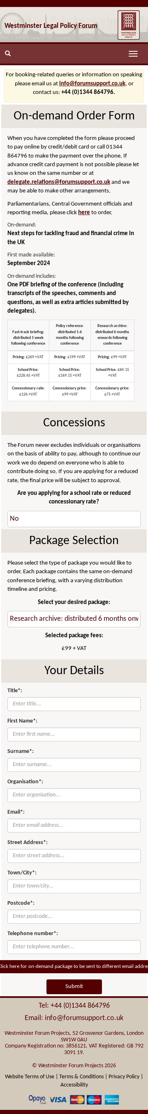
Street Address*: (27, 843)
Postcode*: (21, 903)
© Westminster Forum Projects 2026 (74, 1066)
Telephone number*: (32, 934)
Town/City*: (22, 873)
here (84, 213)
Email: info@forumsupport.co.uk (74, 1018)
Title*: (14, 691)
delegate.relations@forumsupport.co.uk (58, 182)
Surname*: (20, 751)
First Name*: (22, 721)
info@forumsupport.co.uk (92, 84)
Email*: (16, 812)
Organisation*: (25, 782)
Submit (74, 987)
